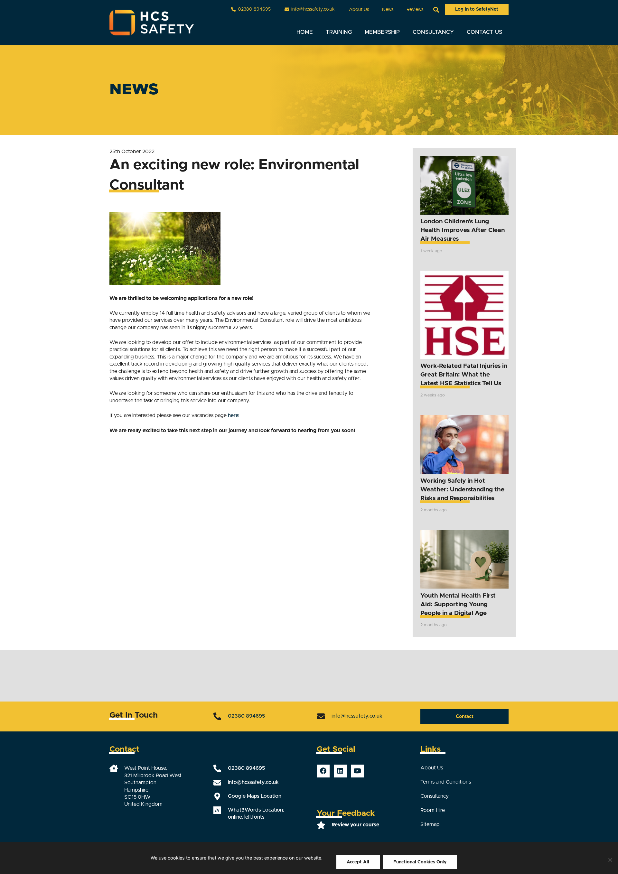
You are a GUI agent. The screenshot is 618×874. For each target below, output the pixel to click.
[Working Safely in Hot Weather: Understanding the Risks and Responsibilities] (464, 444)
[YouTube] (357, 771)
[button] (373, 9)
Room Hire (432, 810)
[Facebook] (323, 771)
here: (233, 415)
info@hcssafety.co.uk (357, 716)
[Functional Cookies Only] (610, 860)
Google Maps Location (254, 796)
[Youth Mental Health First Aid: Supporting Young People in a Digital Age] (464, 559)
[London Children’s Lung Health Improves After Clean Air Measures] (464, 185)
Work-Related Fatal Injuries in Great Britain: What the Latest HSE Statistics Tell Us (463, 374)
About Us (431, 767)
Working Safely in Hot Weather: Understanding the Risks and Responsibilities (462, 489)
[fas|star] (324, 825)
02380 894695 (246, 716)
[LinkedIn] (340, 771)
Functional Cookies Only (419, 862)
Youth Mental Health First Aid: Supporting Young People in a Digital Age (458, 604)
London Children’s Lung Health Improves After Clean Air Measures (462, 230)
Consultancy (434, 796)
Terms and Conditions (445, 782)
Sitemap (430, 824)
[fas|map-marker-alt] (220, 796)
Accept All (358, 862)
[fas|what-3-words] (220, 810)
